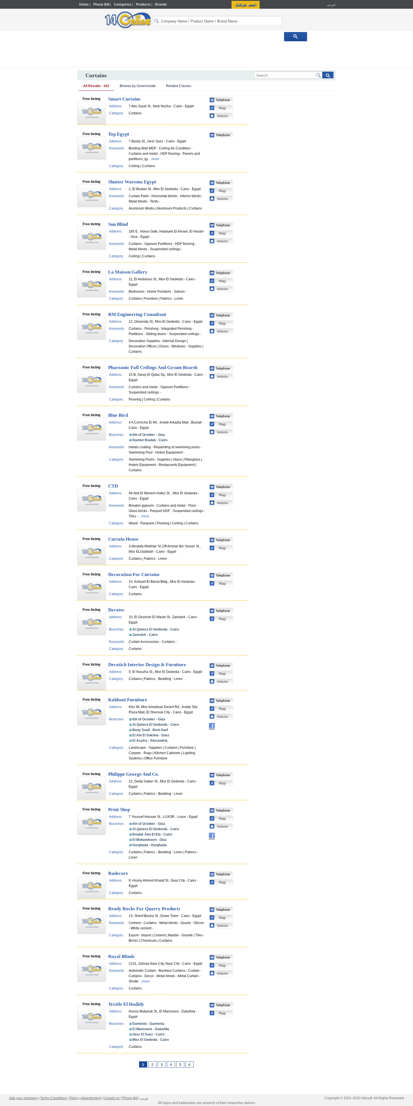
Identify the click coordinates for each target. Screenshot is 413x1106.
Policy (74, 1098)
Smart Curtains (124, 99)
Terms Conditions (53, 1098)
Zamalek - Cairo (145, 635)
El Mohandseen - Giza (149, 840)
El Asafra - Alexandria (149, 741)
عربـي (331, 4)
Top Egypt (118, 134)
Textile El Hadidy (126, 1004)
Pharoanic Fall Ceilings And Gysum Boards (153, 367)
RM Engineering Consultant (137, 314)
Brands (161, 4)
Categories (122, 4)
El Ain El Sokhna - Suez (150, 735)
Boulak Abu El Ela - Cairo (152, 834)
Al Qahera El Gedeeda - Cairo (155, 629)
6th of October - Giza (148, 435)
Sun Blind (118, 224)
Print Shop (119, 809)
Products (143, 4)
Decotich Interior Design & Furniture (147, 664)
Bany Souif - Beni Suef (150, 730)
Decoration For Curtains (134, 574)
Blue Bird (118, 415)
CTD (113, 486)
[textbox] (217, 20)
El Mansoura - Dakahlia (150, 1029)
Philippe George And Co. (133, 774)
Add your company (23, 1098)
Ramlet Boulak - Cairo (149, 440)
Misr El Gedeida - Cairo (150, 1040)
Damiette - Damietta (148, 1024)
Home (84, 4)
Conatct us (111, 1098)
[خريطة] (221, 108)
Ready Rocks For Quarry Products (144, 908)
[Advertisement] (360, 120)
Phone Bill (101, 4)
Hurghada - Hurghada (149, 845)
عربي (144, 1098)
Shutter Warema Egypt (132, 182)
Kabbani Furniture (127, 699)
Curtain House (123, 539)
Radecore (118, 873)
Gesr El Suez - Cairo (148, 1034)
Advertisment (91, 1098)
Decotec (116, 610)
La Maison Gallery (128, 272)
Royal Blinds (121, 956)
